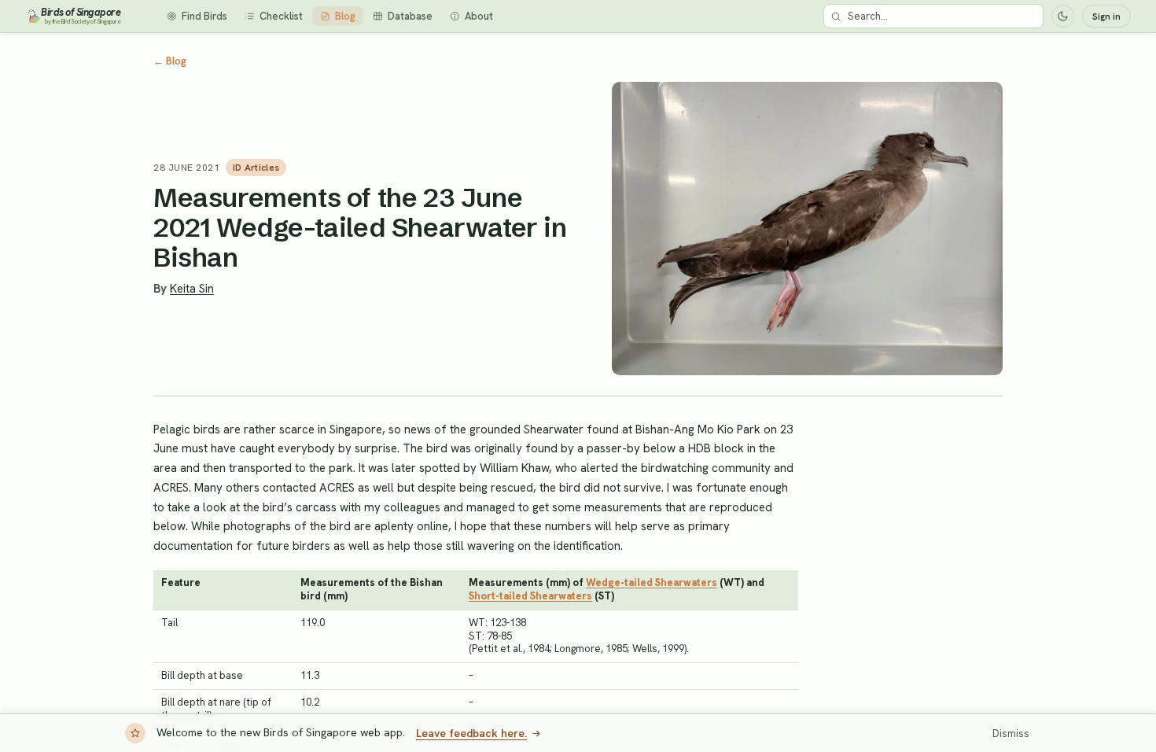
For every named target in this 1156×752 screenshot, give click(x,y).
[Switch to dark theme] (1062, 16)
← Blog (169, 61)
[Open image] (807, 228)
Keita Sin (192, 289)
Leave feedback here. (471, 733)
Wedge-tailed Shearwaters (651, 582)
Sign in (1106, 16)
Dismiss (1010, 733)
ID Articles (256, 167)
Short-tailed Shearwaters (530, 596)
